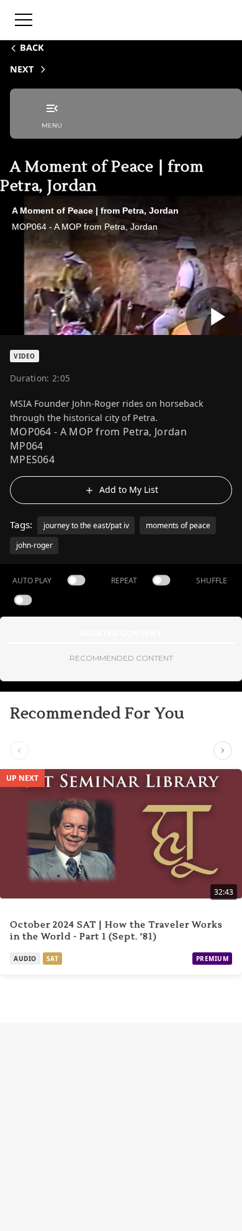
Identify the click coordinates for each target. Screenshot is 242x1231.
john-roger (34, 545)
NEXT (22, 69)
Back (32, 47)
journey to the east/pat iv (86, 525)
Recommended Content (121, 658)
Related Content (121, 633)
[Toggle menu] (23, 19)
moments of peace (178, 525)
